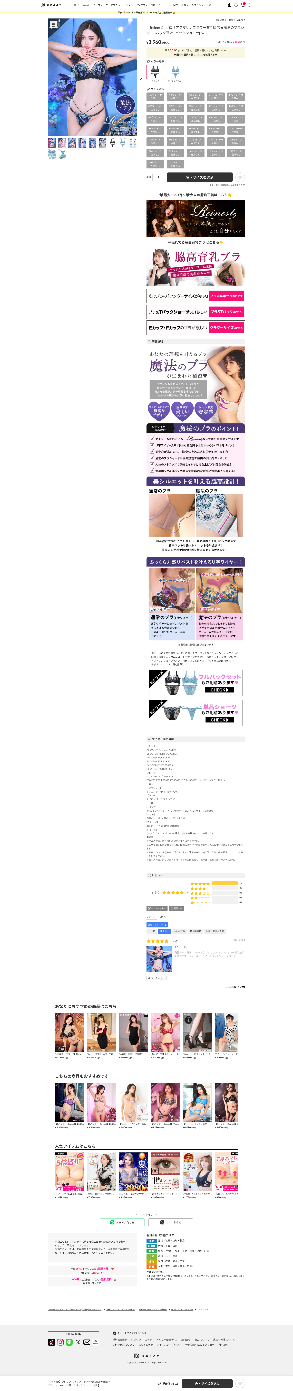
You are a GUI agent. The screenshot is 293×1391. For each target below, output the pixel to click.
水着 (183, 5)
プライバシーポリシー (169, 1344)
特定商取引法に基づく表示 (199, 1344)
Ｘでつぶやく (173, 1222)
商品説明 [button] (157, 341)
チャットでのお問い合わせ (131, 1333)
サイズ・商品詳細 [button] (163, 739)
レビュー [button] (157, 875)
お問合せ (186, 1339)
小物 (209, 5)
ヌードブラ (112, 5)
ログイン (222, 41)
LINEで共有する (125, 1222)
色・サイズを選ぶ (207, 1383)
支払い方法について (224, 1339)
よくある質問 (146, 1344)
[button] (141, 77)
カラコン (196, 5)
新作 (76, 5)
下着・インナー (159, 5)
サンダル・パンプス (134, 5)
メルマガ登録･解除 (166, 1339)
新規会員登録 (120, 1339)
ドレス (96, 5)
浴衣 (175, 5)
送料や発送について (123, 1344)
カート (148, 1339)
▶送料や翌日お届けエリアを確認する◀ (195, 54)
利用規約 (223, 1344)
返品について (202, 1339)
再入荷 (86, 5)
